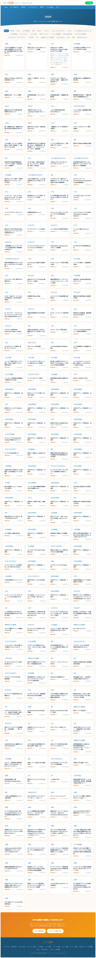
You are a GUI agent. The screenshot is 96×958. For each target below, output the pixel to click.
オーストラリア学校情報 (80, 34)
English (39, 31)
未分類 (12, 31)
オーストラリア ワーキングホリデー (17, 37)
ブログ (57, 7)
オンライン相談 (73, 946)
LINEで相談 (89, 3)
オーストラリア (23, 34)
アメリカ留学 (48, 946)
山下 (37, 37)
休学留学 (23, 7)
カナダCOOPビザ (60, 37)
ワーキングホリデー (33, 7)
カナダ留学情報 (13, 34)
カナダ (18, 31)
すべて (6, 31)
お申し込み (82, 946)
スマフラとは (6, 946)
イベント (69, 31)
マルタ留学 (30, 37)
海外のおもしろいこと (82, 37)
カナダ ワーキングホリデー (58, 31)
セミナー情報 (65, 946)
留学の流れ (14, 946)
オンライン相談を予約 (55, 931)
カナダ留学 (40, 946)
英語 (33, 31)
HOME (5, 7)
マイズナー (46, 31)
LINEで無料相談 (39, 931)
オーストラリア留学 (31, 946)
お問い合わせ (44, 949)
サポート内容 (22, 946)
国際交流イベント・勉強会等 (47, 37)
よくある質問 (50, 7)
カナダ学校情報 (26, 31)
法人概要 (57, 949)
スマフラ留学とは (14, 7)
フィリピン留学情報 (56, 34)
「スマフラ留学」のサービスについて (82, 31)
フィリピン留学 (33, 34)
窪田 (73, 37)
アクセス (52, 949)
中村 (68, 37)
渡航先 (42, 7)
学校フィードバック (44, 34)
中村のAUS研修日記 (67, 34)
